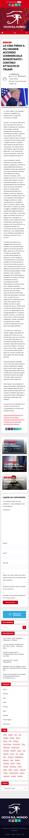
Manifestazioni (19, 757)
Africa (5, 689)
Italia (4, 711)
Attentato (5, 738)
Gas (24, 751)
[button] (26, 32)
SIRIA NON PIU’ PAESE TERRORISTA (14, 480)
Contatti (13, 834)
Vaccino (22, 773)
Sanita (10, 770)
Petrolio (13, 763)
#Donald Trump (14, 81)
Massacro (6, 760)
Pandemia (6, 763)
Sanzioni (16, 770)
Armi (16, 735)
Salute (5, 770)
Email (5, 553)
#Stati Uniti (13, 84)
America (5, 42)
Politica (18, 763)
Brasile (5, 741)
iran (17, 754)
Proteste (5, 766)
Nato (12, 760)
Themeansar (14, 830)
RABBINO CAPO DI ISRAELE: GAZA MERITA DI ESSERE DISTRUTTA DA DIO (14, 668)
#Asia (11, 79)
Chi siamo (7, 834)
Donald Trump (15, 747)
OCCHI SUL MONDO (14, 26)
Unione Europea (13, 773)
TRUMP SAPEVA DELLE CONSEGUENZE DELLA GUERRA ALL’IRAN (13, 654)
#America (23, 76)
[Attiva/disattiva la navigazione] (15, 33)
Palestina (17, 760)
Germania (5, 754)
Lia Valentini (19, 469)
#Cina (15, 79)
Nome (5, 543)
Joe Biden (10, 757)
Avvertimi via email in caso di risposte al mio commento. (14, 588)
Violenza (13, 776)
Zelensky (20, 776)
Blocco (18, 738)
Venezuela (6, 724)
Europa (5, 707)
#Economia (22, 81)
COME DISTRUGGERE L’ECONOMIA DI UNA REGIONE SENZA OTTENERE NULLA (14, 676)
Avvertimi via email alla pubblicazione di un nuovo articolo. (14, 597)
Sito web (5, 563)
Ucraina (5, 773)
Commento (7, 510)
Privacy (18, 834)
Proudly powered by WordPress (10, 828)
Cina (10, 741)
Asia (10, 42)
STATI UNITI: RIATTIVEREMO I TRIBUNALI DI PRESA (14, 446)
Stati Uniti (22, 770)
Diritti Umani (6, 747)
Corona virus (16, 744)
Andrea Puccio (14, 74)
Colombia (15, 741)
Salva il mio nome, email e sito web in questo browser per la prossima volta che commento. (14, 577)
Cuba (4, 702)
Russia (19, 766)
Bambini (12, 738)
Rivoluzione (13, 766)
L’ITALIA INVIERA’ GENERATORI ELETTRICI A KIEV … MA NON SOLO (13, 646)
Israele (21, 754)
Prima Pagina (13, 441)
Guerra (12, 754)
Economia (6, 751)
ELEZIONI (13, 751)
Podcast (5, 715)
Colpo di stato (7, 744)
